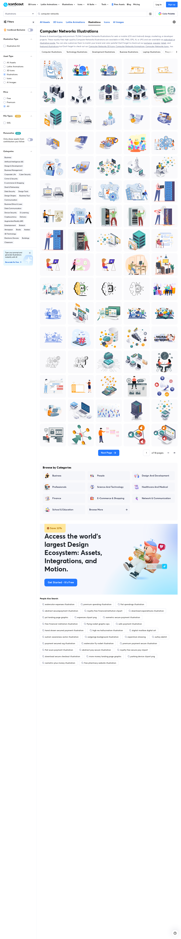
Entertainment (10, 225)
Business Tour (24, 196)
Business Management (13, 170)
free (60, 36)
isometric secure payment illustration (123, 617)
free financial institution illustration (61, 624)
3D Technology (10, 234)
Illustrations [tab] (94, 22)
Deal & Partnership (12, 187)
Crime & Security (11, 179)
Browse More (96, 510)
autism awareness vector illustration (61, 637)
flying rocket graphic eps (98, 624)
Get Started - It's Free (61, 582)
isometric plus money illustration (60, 663)
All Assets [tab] (45, 22)
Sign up (171, 5)
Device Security (11, 213)
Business (8, 157)
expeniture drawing (137, 637)
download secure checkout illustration (62, 656)
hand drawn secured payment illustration (64, 630)
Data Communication (13, 208)
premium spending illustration (97, 604)
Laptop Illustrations (151, 52)
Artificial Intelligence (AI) (14, 162)
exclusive (148, 43)
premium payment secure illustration (140, 643)
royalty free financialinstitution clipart (104, 611)
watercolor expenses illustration (59, 604)
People (100, 476)
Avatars (27, 230)
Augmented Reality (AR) (14, 221)
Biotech (22, 225)
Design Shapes (10, 196)
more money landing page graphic (105, 656)
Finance (56, 498)
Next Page (106, 453)
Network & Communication (156, 498)
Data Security (10, 191)
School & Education (62, 510)
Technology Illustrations (76, 52)
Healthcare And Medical (155, 487)
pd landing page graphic (56, 617)
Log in (158, 5)
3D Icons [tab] (58, 22)
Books (18, 230)
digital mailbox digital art (144, 630)
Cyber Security (25, 174)
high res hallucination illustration (107, 630)
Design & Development (13, 166)
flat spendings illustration (132, 604)
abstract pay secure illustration (96, 650)
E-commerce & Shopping (14, 183)
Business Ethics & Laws (13, 204)
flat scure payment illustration (59, 650)
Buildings (25, 238)
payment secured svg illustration (60, 643)
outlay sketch (161, 637)
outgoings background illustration (103, 637)
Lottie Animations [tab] (75, 22)
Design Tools (23, 191)
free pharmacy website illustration (100, 663)
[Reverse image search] (150, 13)
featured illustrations (49, 46)
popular (156, 43)
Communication (11, 200)
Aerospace (9, 230)
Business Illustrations (129, 52)
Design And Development (155, 476)
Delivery (23, 217)
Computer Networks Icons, (158, 46)
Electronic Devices (12, 238)
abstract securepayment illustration (61, 611)
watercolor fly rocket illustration (99, 643)
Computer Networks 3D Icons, (102, 46)
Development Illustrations (103, 52)
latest (163, 43)
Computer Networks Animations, (131, 46)
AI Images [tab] (118, 22)
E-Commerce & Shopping (110, 498)
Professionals (59, 487)
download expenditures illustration (147, 611)
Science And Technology (110, 487)
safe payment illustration (130, 624)
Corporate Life (10, 174)
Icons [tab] (107, 22)
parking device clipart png (142, 656)
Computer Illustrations (52, 52)
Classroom (9, 242)
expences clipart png (87, 617)
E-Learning (24, 213)
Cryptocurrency (10, 217)
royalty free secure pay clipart (134, 650)
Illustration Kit (13, 46)
